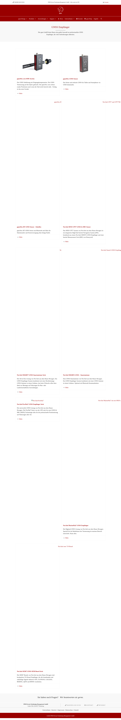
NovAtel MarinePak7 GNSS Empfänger (75, 525)
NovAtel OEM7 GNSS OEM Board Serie (30, 671)
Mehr (20, 93)
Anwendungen (42, 19)
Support (52, 19)
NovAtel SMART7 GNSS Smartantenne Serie (31, 375)
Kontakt (106, 2)
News (61, 19)
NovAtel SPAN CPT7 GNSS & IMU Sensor (77, 227)
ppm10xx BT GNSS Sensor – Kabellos (29, 227)
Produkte (31, 19)
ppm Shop (89, 19)
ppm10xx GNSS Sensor (70, 79)
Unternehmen (69, 19)
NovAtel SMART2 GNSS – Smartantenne (76, 375)
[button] (101, 18)
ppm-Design (21, 19)
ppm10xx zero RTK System (25, 79)
